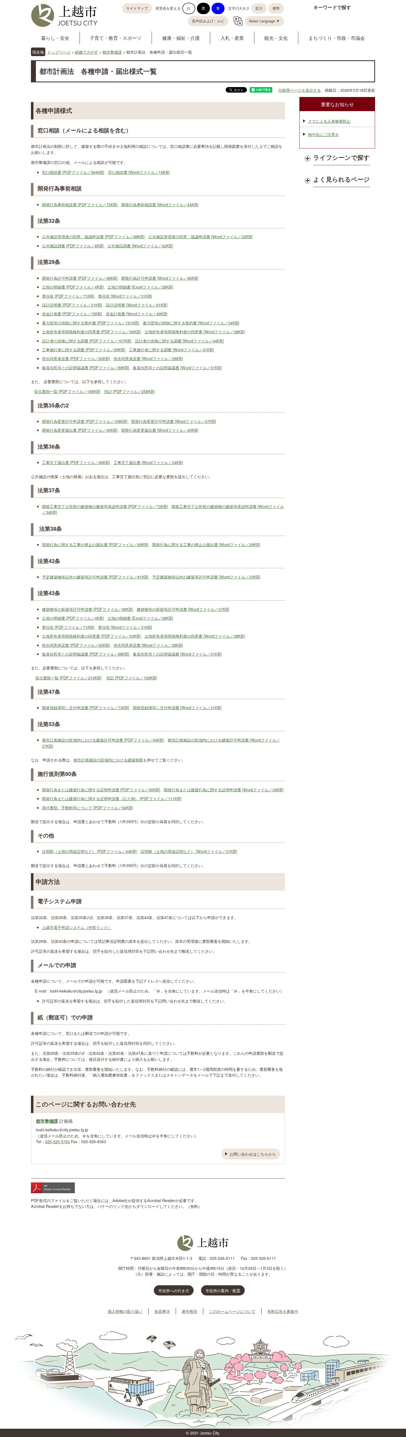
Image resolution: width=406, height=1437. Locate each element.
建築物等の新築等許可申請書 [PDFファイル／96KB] (87, 609)
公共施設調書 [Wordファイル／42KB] (140, 245)
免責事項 (162, 1311)
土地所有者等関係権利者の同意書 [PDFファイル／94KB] (91, 331)
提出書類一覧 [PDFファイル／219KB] (68, 677)
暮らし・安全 (55, 37)
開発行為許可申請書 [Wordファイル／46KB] (159, 278)
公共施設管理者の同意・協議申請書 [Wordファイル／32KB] (200, 236)
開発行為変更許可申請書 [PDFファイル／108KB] (84, 421)
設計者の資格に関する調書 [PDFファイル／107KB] (86, 341)
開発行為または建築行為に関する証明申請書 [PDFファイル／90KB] (101, 789)
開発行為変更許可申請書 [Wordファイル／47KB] (173, 421)
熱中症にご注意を (323, 134)
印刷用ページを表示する (299, 90)
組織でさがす (86, 52)
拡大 (259, 8)
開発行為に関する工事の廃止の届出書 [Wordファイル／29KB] (206, 544)
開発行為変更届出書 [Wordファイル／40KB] (159, 430)
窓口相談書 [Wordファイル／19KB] (139, 172)
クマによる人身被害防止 (329, 121)
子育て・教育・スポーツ (115, 37)
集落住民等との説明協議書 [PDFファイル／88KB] (85, 367)
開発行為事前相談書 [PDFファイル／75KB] (79, 204)
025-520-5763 (57, 1141)
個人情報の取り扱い (125, 1311)
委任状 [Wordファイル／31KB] (125, 296)
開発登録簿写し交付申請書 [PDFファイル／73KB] (85, 707)
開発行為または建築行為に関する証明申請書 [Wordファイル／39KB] (223, 789)
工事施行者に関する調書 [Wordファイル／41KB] (171, 349)
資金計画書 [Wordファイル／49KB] (136, 313)
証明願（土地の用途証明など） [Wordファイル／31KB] (189, 851)
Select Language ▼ (264, 21)
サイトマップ (137, 8)
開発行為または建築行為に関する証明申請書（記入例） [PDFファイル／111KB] (111, 798)
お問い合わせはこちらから (253, 1154)
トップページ (58, 52)
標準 (276, 8)
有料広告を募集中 (282, 1311)
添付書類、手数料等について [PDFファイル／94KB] (87, 807)
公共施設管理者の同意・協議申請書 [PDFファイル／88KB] (93, 236)
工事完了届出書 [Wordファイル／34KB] (148, 462)
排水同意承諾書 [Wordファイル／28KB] (148, 358)
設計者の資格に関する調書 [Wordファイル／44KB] (179, 341)
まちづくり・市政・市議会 (337, 37)
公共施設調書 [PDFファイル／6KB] (73, 245)
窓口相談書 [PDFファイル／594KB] (73, 172)
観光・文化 (276, 37)
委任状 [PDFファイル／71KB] (68, 296)
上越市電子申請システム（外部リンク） (77, 927)
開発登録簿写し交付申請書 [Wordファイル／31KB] (177, 707)
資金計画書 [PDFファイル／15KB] (72, 313)
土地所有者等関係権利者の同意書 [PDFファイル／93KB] (91, 636)
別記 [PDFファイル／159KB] (131, 677)
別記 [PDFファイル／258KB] (129, 391)
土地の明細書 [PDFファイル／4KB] (73, 287)
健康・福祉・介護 (181, 37)
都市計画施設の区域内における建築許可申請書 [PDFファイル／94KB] (103, 740)
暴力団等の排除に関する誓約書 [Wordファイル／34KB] (191, 323)
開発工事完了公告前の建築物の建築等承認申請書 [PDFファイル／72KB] (105, 506)
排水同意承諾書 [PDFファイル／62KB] (76, 358)
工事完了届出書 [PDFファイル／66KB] (76, 462)
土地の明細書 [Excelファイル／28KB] (140, 287)
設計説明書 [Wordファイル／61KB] (136, 305)
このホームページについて (232, 1311)
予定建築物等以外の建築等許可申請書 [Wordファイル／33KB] (206, 577)
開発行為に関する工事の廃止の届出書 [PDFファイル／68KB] (95, 544)
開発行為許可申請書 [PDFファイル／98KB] (79, 278)
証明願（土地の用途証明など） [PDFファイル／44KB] (89, 851)
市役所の (222, 1290)
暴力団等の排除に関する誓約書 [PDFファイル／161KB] (90, 323)
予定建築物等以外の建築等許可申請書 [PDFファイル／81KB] (95, 577)
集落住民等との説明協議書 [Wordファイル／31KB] (177, 367)
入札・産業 (232, 37)
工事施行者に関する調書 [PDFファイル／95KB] (83, 349)
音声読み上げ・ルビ (208, 21)
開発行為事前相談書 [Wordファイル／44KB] (159, 204)
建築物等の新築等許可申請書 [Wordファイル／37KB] (183, 609)
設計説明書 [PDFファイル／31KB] (72, 305)
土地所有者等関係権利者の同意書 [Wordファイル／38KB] (194, 331)
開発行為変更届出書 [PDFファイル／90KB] (79, 430)
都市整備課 (112, 52)
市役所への (173, 1290)
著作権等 (189, 1311)
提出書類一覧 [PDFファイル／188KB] (67, 391)
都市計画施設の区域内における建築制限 (108, 760)
